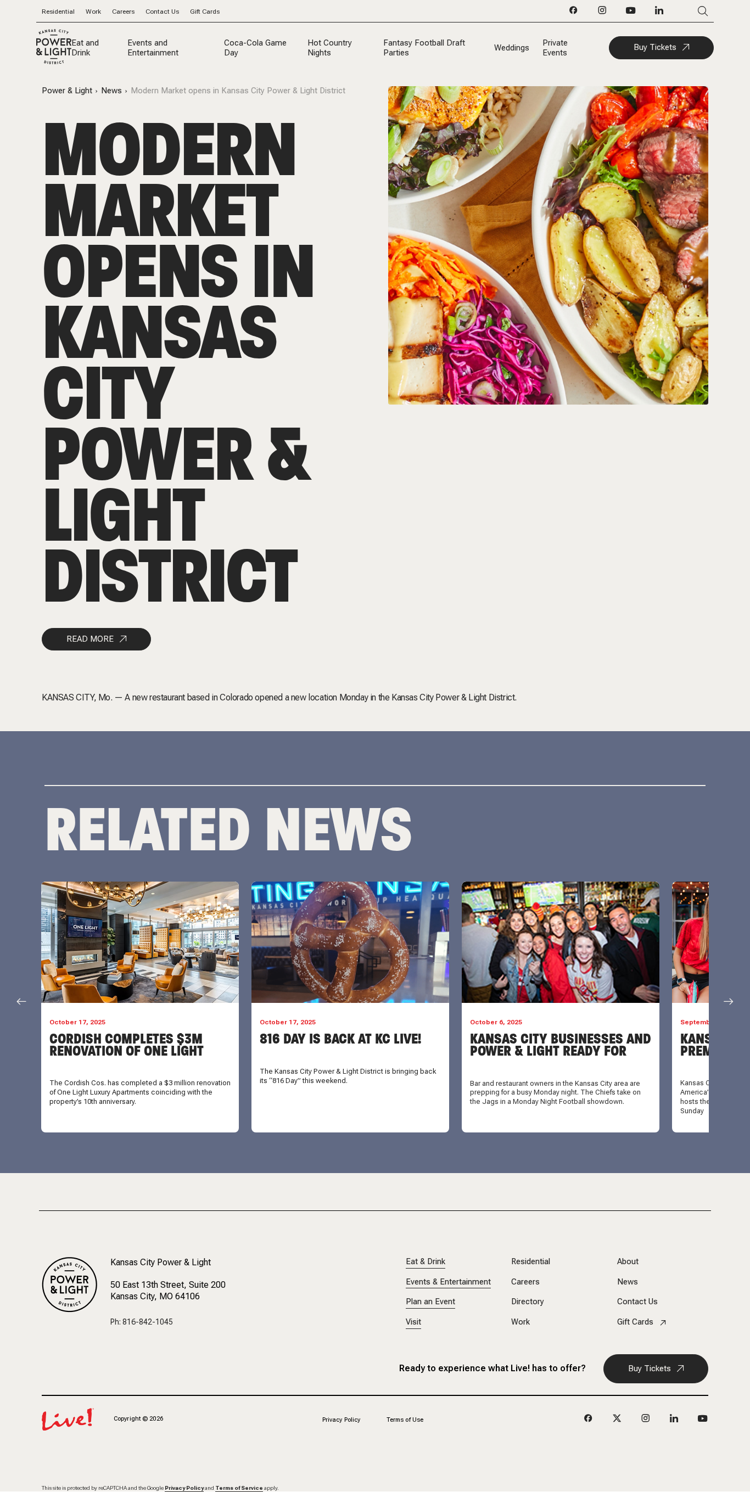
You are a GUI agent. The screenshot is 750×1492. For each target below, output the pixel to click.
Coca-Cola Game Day (255, 48)
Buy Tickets (655, 47)
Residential (58, 11)
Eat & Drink (425, 1261)
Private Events (555, 48)
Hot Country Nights (329, 48)
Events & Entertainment (448, 1282)
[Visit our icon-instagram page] (602, 13)
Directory (527, 1301)
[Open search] (686, 11)
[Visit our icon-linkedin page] (659, 13)
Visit (413, 1322)
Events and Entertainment (152, 48)
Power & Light (67, 91)
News (111, 91)
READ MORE (90, 639)
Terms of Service (239, 1488)
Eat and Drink (85, 48)
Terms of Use (405, 1419)
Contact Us (162, 11)
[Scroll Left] (21, 1001)
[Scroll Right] (728, 1001)
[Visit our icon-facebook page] (573, 13)
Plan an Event (430, 1301)
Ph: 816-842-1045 (141, 1321)
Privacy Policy (341, 1419)
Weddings (511, 48)
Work (93, 11)
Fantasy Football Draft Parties (424, 48)
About (628, 1261)
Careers (123, 11)
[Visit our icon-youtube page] (630, 13)
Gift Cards (205, 11)
